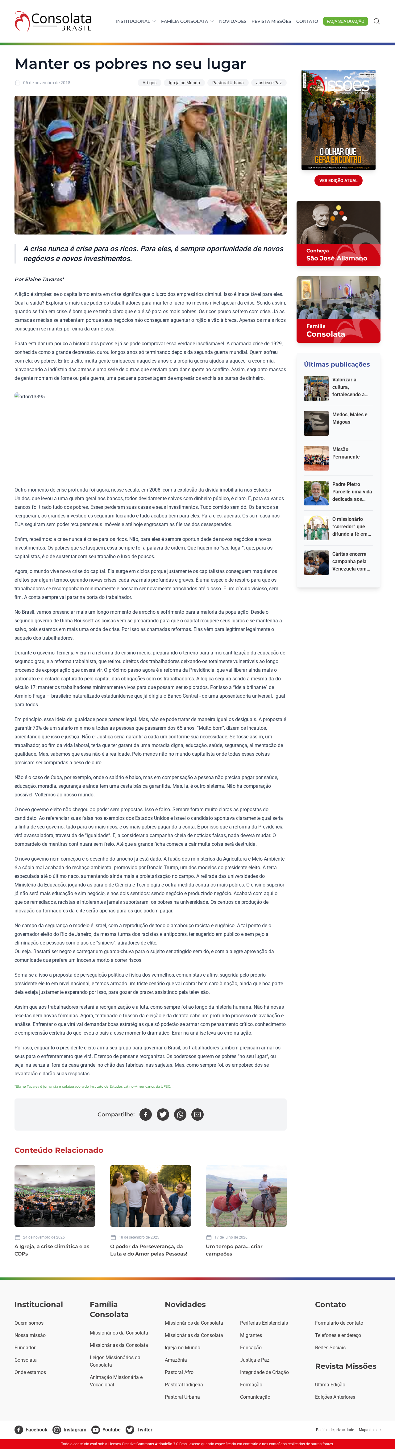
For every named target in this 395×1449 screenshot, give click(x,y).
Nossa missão (30, 1335)
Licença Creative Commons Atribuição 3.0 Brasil (148, 1444)
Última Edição (330, 1385)
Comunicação (255, 1397)
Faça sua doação (345, 21)
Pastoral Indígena (184, 1385)
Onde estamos (30, 1372)
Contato (307, 21)
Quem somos (29, 1323)
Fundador (25, 1348)
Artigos (149, 82)
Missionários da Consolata (119, 1333)
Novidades (233, 21)
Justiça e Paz (269, 82)
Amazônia (176, 1360)
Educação (251, 1348)
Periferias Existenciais (264, 1323)
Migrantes (251, 1335)
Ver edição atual (338, 180)
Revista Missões (271, 21)
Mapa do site (369, 1430)
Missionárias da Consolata (119, 1345)
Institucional (133, 21)
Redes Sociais (330, 1348)
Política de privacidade (335, 1430)
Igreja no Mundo (184, 82)
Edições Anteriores (335, 1397)
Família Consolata (184, 21)
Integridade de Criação (264, 1372)
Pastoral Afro (179, 1372)
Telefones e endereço (338, 1335)
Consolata (26, 1360)
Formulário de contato (339, 1323)
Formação (251, 1385)
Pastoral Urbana (228, 82)
